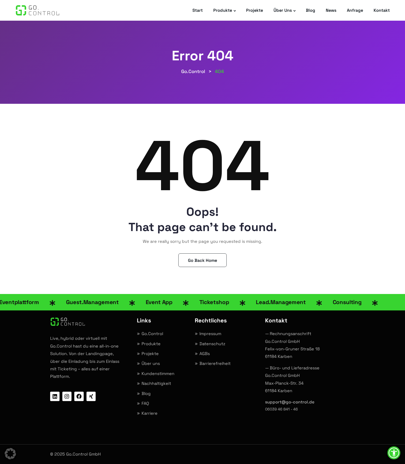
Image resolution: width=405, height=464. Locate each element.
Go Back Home (202, 260)
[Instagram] (67, 396)
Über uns (283, 10)
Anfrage (355, 10)
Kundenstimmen (158, 373)
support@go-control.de (290, 402)
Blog (310, 10)
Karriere (150, 413)
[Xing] (91, 396)
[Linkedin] (55, 396)
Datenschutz (212, 343)
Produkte (222, 10)
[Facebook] (79, 396)
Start (197, 10)
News (331, 10)
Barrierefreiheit (215, 363)
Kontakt (382, 10)
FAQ (145, 403)
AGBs (204, 353)
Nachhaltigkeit (156, 383)
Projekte (254, 10)
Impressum (210, 333)
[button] (10, 453)
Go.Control (152, 333)
